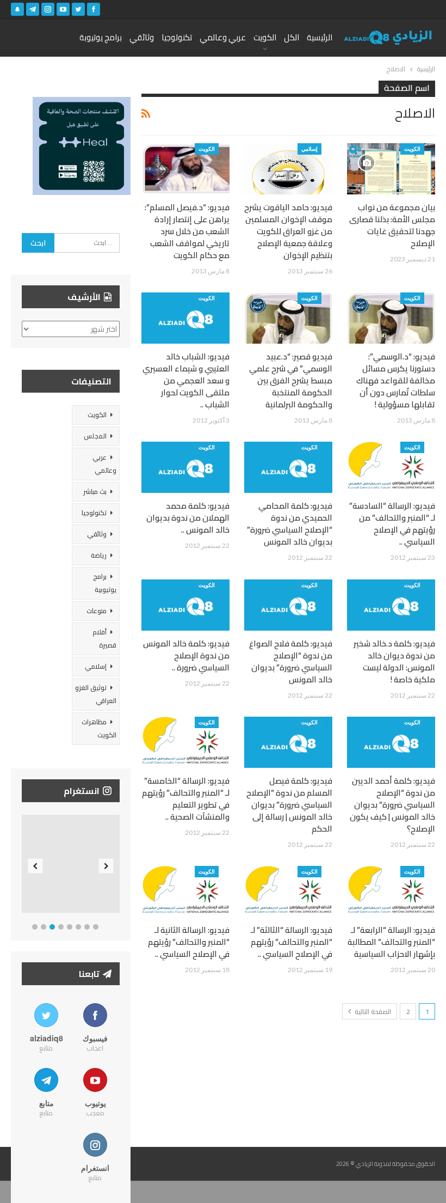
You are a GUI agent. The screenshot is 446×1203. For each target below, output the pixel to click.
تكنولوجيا (177, 37)
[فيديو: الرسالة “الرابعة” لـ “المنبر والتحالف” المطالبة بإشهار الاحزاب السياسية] (391, 891)
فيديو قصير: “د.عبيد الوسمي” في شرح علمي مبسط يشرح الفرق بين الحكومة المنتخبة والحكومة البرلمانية (290, 380)
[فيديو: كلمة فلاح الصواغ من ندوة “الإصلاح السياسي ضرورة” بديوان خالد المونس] (288, 605)
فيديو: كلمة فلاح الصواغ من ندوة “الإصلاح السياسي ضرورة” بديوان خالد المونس (290, 661)
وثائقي (141, 37)
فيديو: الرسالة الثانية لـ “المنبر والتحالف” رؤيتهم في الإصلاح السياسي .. (189, 942)
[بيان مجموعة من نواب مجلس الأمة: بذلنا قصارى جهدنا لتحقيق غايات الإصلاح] (391, 168)
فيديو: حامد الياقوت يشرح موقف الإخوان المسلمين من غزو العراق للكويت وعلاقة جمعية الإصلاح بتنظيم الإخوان (288, 231)
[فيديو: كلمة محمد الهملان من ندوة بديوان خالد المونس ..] (185, 467)
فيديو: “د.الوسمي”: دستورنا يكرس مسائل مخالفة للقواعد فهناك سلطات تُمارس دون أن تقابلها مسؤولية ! (395, 380)
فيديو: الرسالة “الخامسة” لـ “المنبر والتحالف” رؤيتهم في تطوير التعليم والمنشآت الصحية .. (186, 799)
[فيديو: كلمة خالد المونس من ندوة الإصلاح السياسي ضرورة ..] (185, 605)
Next (106, 866)
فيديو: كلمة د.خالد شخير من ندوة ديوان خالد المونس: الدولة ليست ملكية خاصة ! (394, 661)
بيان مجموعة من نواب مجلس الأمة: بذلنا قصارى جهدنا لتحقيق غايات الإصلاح (392, 225)
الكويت (264, 37)
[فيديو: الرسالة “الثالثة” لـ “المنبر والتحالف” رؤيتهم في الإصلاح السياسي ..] (288, 891)
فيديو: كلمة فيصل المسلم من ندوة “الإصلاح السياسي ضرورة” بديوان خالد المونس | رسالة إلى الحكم (289, 804)
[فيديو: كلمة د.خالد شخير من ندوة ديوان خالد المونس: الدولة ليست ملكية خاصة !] (391, 605)
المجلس (95, 436)
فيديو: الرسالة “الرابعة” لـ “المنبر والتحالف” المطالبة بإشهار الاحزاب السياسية (391, 942)
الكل (291, 37)
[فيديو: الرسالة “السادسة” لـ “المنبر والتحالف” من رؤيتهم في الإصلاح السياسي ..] (391, 467)
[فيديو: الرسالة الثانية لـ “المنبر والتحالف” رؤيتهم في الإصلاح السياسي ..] (185, 891)
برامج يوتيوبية (104, 583)
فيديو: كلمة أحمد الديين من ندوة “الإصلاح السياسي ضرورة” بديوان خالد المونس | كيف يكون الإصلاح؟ (392, 804)
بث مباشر (95, 491)
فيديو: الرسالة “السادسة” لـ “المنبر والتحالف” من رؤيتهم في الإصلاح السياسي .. (392, 523)
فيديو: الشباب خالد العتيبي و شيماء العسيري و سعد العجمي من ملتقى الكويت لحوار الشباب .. (186, 380)
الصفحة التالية (372, 1011)
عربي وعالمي (223, 37)
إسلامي (309, 148)
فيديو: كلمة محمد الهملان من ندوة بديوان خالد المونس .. (188, 518)
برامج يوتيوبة (100, 37)
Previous (35, 866)
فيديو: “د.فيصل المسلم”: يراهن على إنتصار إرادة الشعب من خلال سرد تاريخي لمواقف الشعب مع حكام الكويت (187, 231)
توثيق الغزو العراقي (95, 694)
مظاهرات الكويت (99, 728)
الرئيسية (319, 37)
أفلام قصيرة (104, 638)
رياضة (99, 555)
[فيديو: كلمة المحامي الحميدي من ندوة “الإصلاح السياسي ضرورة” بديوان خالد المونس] (288, 467)
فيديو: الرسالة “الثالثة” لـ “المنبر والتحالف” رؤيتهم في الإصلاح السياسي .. (291, 942)
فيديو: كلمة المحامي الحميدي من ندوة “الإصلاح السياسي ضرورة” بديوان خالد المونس (289, 523)
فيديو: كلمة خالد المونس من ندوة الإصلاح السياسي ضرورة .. (186, 655)
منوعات (96, 610)
